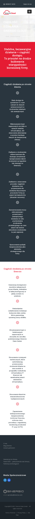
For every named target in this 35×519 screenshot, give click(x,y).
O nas (5, 443)
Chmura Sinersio (15, 36)
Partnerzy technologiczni (11, 464)
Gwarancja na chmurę (10, 459)
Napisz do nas (28, 4)
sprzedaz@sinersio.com (14, 495)
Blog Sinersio (7, 446)
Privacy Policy (22, 513)
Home (7, 36)
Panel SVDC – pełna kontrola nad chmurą (16, 461)
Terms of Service (10, 513)
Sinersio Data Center (21, 506)
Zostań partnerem (9, 448)
